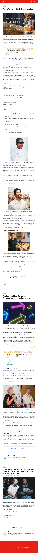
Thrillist (24, 227)
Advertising (15, 547)
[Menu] (3, 1)
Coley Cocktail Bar (28, 503)
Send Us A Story (20, 547)
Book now (23, 439)
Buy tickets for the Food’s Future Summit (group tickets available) (17, 443)
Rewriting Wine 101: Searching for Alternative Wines (12, 527)
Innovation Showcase (7, 420)
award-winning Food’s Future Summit (13, 370)
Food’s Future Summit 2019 (28, 341)
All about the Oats (23, 277)
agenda (8, 429)
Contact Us (10, 547)
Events (4, 6)
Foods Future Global (6, 11)
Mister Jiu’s (18, 211)
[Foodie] (19, 1)
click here (23, 269)
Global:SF (30, 36)
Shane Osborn (29, 411)
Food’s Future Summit (12, 36)
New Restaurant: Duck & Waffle (25, 450)
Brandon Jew (7, 211)
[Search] (30, 1)
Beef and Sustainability (13, 277)
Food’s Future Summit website (9, 439)
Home (3, 4)
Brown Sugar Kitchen (16, 165)
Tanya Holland (7, 162)
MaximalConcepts (6, 475)
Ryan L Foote (27, 126)
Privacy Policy (26, 547)
